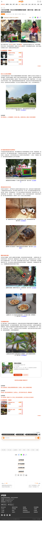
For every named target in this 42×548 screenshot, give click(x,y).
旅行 (20, 4)
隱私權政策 (25, 508)
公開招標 (35, 508)
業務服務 (24, 507)
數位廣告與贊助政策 (26, 512)
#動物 (24, 450)
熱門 (14, 4)
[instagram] (10, 515)
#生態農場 (15, 450)
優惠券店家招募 (14, 507)
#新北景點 (3, 450)
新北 (12, 44)
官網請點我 (16, 369)
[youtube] (4, 515)
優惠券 (7, 4)
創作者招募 (14, 508)
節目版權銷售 (36, 507)
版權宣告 (13, 512)
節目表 (13, 510)
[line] (7, 515)
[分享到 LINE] (35, 17)
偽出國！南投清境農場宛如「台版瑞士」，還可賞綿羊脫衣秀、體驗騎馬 (16, 392)
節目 (11, 4)
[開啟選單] (2, 1)
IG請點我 (26, 369)
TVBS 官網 (33, 519)
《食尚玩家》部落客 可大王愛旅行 (11, 17)
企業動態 (2, 512)
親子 (26, 4)
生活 (29, 4)
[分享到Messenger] (38, 17)
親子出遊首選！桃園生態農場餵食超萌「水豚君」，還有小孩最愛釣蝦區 (16, 387)
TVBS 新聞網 (38, 519)
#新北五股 (9, 450)
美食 (17, 4)
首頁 (1, 7)
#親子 (20, 450)
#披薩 (37, 450)
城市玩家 (3, 4)
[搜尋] (38, 1)
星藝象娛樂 (36, 512)
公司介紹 (2, 508)
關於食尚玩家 (3, 507)
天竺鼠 (20, 46)
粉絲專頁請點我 (22, 369)
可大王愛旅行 (23, 110)
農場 (21, 44)
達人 (35, 4)
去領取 (20, 56)
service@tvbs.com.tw (9, 500)
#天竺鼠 (32, 450)
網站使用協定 (25, 510)
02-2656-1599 (8, 501)
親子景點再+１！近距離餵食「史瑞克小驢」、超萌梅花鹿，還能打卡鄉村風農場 (18, 117)
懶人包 (23, 4)
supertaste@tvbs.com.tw (9, 499)
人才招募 (2, 510)
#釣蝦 (28, 450)
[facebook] (2, 515)
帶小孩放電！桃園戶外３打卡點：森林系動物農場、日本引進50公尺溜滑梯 (17, 397)
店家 (38, 4)
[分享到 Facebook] (33, 17)
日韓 (32, 4)
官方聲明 (35, 510)
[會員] (40, 1)
